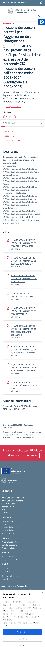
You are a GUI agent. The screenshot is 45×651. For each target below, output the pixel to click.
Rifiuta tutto (22, 645)
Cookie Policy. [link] (8, 625)
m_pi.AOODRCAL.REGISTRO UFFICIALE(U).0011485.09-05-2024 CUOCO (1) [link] (24, 278)
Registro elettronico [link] (10, 575)
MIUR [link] (4, 494)
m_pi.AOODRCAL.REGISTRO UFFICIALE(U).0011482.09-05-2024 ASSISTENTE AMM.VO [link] (24, 367)
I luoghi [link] (5, 524)
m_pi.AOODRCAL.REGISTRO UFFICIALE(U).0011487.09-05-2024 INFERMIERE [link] (24, 311)
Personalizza (22, 638)
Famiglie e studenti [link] (9, 544)
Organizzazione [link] (8, 533)
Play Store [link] (33, 455)
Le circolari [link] (6, 570)
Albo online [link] (9, 116)
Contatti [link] (5, 578)
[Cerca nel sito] (39, 16)
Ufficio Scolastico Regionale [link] (13, 497)
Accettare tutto (22, 632)
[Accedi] (41, 3)
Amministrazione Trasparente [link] (14, 585)
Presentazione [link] (7, 521)
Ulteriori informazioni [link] (12, 140)
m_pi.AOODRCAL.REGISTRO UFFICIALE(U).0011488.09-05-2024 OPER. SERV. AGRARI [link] (24, 243)
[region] (22, 620)
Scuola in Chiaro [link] (8, 503)
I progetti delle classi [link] (10, 559)
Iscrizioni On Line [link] (9, 506)
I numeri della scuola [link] (10, 527)
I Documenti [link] (9, 135)
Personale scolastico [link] (10, 541)
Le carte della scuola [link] (10, 530)
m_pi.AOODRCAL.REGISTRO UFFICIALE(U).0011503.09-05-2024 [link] (24, 385)
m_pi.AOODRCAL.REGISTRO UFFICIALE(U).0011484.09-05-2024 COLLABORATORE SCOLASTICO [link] (24, 330)
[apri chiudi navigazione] (4, 11)
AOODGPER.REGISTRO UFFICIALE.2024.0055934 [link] (22, 295)
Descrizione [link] (8, 131)
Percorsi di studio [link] (8, 547)
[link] (41, 22)
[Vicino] (42, 592)
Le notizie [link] (6, 567)
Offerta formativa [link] (9, 556)
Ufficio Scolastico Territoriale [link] (13, 500)
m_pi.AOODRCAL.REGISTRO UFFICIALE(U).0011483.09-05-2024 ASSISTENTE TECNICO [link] (24, 349)
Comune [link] (5, 512)
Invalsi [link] (4, 509)
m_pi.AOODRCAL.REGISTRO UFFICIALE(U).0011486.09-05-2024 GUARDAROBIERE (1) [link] (24, 260)
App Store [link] (15, 455)
